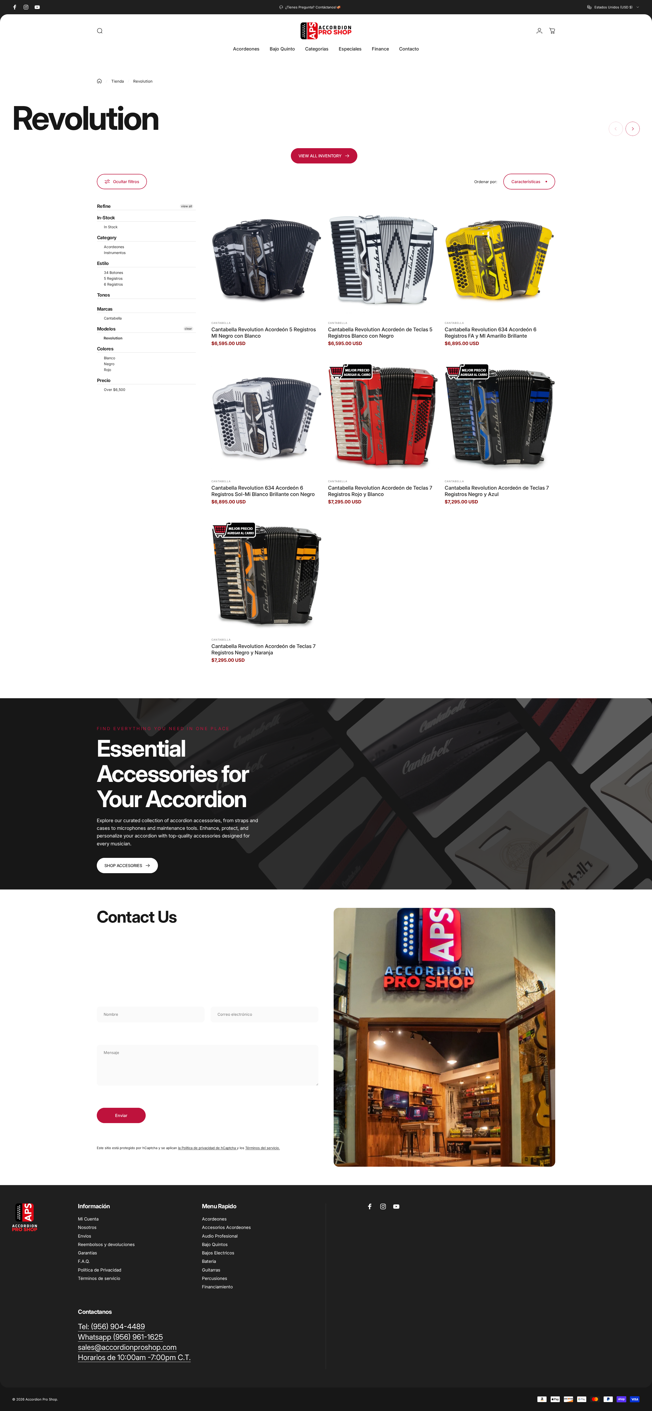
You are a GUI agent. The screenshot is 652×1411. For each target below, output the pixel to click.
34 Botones (113, 272)
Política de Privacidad (99, 1270)
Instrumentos (114, 252)
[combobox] (613, 7)
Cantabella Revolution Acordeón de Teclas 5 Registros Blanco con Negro (380, 332)
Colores (105, 348)
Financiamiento (217, 1286)
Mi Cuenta (88, 1219)
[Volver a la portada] (99, 81)
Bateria (209, 1261)
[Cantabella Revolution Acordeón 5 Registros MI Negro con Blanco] (266, 259)
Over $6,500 (114, 389)
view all (186, 206)
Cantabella (112, 318)
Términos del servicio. (262, 1148)
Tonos (103, 295)
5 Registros (113, 278)
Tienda (117, 81)
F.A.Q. (84, 1261)
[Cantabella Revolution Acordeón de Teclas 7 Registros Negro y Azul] (500, 417)
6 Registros (113, 284)
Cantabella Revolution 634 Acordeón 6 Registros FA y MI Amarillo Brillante (490, 332)
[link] (127, 865)
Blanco (109, 358)
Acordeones (113, 247)
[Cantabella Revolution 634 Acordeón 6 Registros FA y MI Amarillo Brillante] (500, 259)
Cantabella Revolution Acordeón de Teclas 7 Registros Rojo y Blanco (380, 491)
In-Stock (106, 217)
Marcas (105, 309)
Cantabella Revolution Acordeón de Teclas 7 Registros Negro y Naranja (263, 649)
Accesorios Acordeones (226, 1227)
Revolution (113, 338)
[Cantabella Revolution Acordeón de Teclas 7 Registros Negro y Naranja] (266, 575)
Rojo (107, 369)
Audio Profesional (220, 1236)
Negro (108, 364)
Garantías (87, 1252)
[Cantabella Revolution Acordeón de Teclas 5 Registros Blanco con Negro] (383, 259)
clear (188, 328)
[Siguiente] (633, 129)
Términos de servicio (99, 1278)
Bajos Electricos (218, 1252)
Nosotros (87, 1227)
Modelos (106, 329)
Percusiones (214, 1278)
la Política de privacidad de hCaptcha (207, 1148)
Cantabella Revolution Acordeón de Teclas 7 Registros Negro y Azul (497, 491)
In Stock (110, 227)
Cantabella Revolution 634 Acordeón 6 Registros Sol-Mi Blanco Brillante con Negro (263, 491)
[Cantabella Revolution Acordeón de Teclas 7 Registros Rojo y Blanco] (383, 417)
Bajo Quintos (215, 1244)
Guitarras (211, 1270)
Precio (104, 380)
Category (107, 237)
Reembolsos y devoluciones (106, 1244)
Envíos (84, 1236)
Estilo (103, 263)
